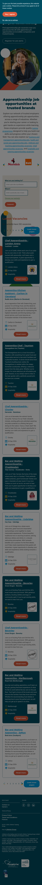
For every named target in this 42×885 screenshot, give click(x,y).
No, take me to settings (10, 20)
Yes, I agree (10, 14)
